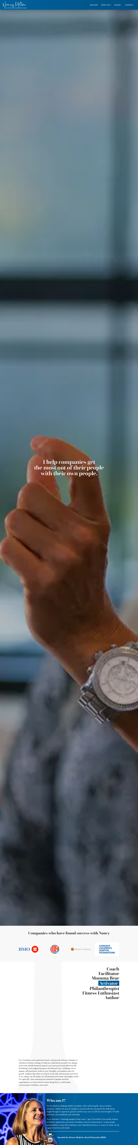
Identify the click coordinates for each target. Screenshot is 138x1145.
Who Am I (94, 5)
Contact (129, 5)
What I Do (105, 5)
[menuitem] (94, 5)
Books (117, 5)
